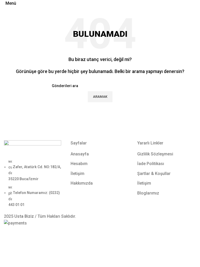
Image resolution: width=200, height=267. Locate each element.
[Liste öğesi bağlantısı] (33, 183)
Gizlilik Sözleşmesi (155, 153)
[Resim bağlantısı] (32, 149)
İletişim (77, 173)
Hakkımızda (82, 183)
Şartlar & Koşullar (154, 173)
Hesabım (79, 163)
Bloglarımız (148, 193)
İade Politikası (150, 163)
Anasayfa (80, 153)
